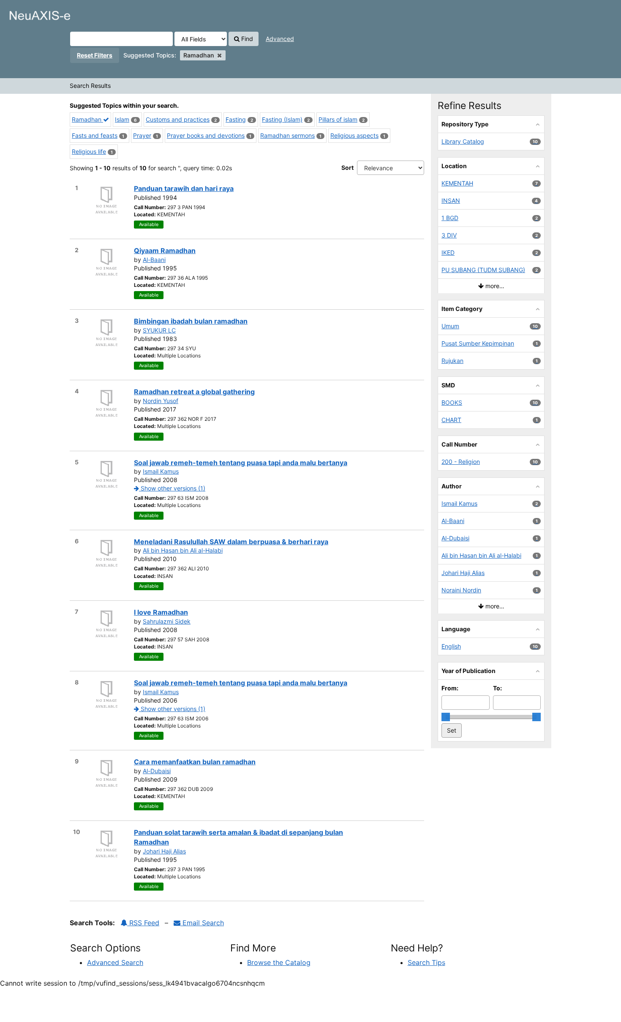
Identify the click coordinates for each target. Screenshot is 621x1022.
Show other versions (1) (172, 488)
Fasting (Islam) (282, 119)
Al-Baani (154, 259)
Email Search (202, 922)
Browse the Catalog (278, 962)
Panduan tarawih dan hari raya (184, 188)
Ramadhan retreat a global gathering (194, 391)
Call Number (459, 444)
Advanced (280, 38)
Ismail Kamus (161, 471)
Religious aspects (354, 135)
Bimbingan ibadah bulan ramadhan (191, 321)
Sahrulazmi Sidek (167, 621)
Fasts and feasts (94, 135)
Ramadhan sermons (287, 135)
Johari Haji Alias (164, 851)
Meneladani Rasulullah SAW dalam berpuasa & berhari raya (231, 541)
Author (451, 486)
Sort (347, 167)
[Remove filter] (219, 55)
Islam (122, 119)
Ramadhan (87, 119)
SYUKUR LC (159, 330)
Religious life (89, 151)
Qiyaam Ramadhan (165, 250)
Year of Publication (468, 670)
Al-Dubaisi (157, 770)
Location (454, 165)
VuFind (27, 13)
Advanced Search (115, 962)
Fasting (236, 119)
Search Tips (426, 962)
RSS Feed (143, 922)
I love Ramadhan (161, 612)
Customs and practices (178, 119)
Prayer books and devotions (206, 135)
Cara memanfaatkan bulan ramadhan (195, 762)
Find (246, 38)
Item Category (461, 308)
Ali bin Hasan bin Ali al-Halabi (183, 550)
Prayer (142, 135)
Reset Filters (94, 55)
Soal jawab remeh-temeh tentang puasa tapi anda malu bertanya (240, 462)
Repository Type (464, 124)
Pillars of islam (338, 119)
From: (449, 688)
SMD (448, 385)
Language (455, 628)
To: (497, 688)
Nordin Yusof (160, 400)
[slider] (445, 717)
